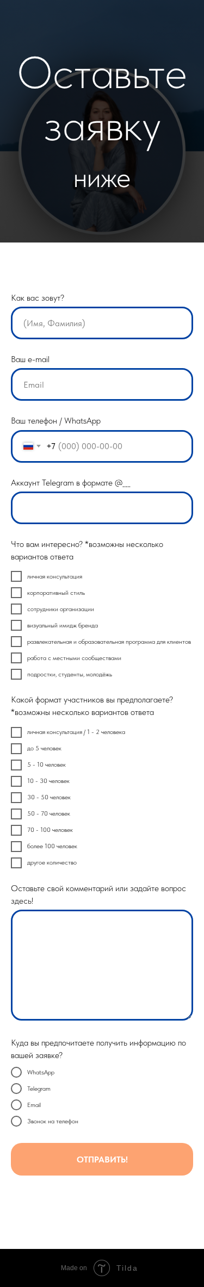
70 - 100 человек (50, 830)
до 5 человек (44, 748)
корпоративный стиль (56, 592)
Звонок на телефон (52, 1121)
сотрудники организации (60, 609)
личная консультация (54, 576)
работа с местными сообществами (74, 658)
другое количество (52, 862)
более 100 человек (52, 846)
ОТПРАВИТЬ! (102, 1159)
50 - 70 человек (48, 813)
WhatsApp (40, 1072)
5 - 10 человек (46, 764)
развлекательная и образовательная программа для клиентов (109, 641)
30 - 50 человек (49, 797)
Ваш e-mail (30, 359)
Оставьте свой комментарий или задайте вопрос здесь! (98, 894)
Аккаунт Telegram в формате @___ (71, 482)
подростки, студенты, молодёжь (69, 674)
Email (34, 1105)
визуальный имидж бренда (62, 625)
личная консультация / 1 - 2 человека (76, 732)
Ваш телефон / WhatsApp (56, 420)
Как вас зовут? (37, 298)
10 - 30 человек (48, 781)
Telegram (39, 1088)
